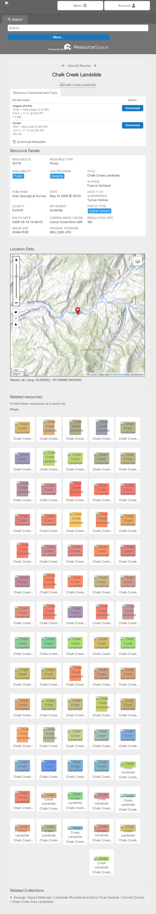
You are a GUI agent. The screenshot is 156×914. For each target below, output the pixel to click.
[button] (77, 311)
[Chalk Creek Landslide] (78, 85)
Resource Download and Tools (35, 93)
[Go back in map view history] (16, 325)
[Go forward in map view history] (16, 318)
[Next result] (95, 65)
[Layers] (137, 260)
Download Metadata (31, 142)
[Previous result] (63, 65)
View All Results (79, 66)
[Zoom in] (16, 260)
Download (133, 108)
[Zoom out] (16, 303)
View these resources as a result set (38, 403)
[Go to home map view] (16, 312)
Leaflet (93, 374)
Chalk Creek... (23, 439)
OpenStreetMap (121, 374)
